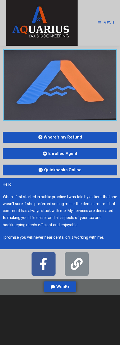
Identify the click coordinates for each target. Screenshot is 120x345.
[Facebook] (44, 264)
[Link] (77, 264)
